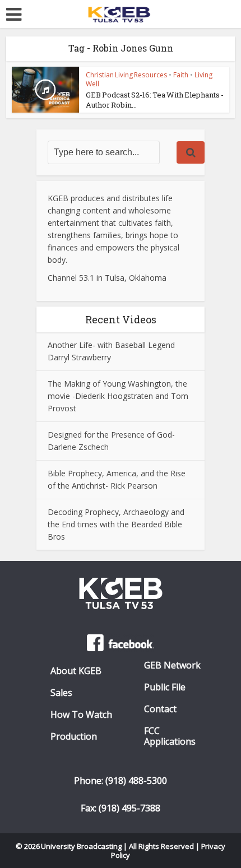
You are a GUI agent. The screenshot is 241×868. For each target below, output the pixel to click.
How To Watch (81, 714)
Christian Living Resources (126, 75)
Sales (61, 693)
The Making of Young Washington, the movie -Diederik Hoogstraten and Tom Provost (118, 396)
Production (73, 736)
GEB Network (172, 665)
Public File (165, 687)
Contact (160, 709)
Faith (180, 75)
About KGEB (75, 671)
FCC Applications (170, 736)
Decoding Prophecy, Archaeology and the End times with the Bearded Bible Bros (116, 524)
